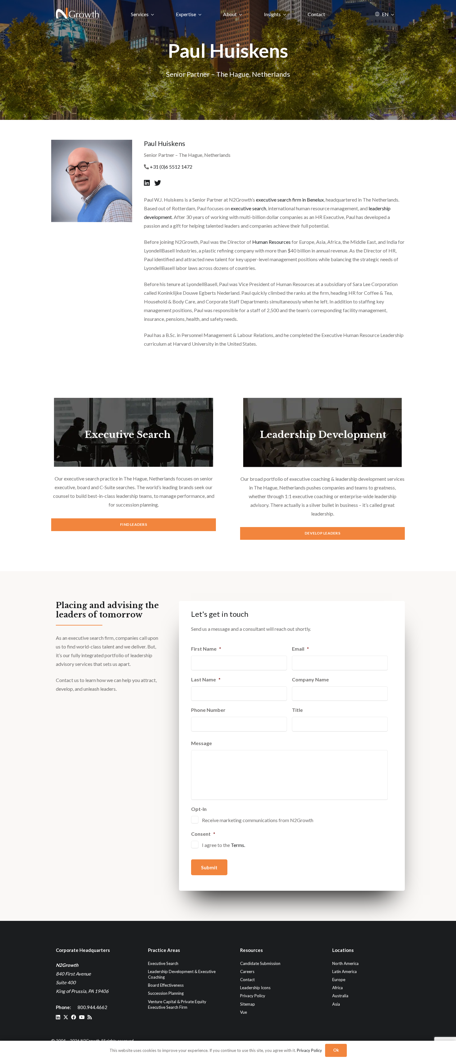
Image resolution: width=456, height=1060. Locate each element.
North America (345, 963)
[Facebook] (73, 1017)
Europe (338, 979)
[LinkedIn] (58, 1017)
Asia (336, 1004)
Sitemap (247, 1004)
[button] (152, 14)
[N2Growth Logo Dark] (78, 14)
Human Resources (271, 242)
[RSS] (89, 1017)
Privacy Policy (252, 995)
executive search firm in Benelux (290, 199)
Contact (247, 979)
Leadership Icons (255, 987)
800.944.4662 (92, 1007)
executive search (248, 208)
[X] (65, 1017)
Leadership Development (323, 434)
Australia (340, 995)
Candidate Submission (260, 963)
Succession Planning (166, 993)
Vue (243, 1012)
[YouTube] (82, 1017)
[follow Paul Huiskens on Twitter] (157, 183)
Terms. (238, 845)
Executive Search (128, 434)
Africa (337, 987)
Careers (247, 971)
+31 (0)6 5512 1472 (171, 167)
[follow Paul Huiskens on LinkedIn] (147, 183)
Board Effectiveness (166, 985)
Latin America (344, 971)
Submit (209, 867)
